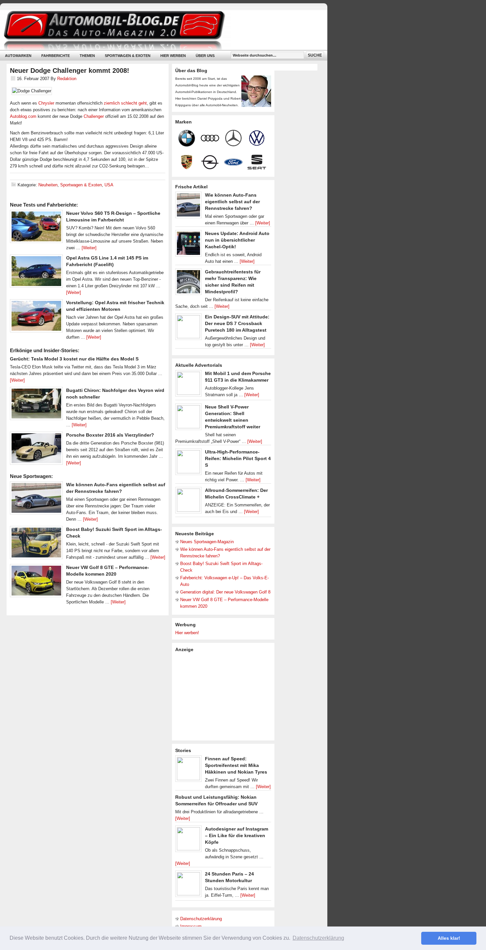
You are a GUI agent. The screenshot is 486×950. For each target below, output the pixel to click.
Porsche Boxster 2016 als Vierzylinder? (110, 435)
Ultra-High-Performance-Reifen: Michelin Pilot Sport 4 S (238, 458)
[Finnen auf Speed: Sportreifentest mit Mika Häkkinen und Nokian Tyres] (188, 770)
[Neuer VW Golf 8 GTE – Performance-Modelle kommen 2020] (36, 582)
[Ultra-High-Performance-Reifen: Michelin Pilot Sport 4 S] (188, 463)
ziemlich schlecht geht (125, 103)
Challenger (94, 116)
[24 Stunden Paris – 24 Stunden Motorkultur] (188, 885)
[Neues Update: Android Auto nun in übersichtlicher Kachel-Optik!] (188, 245)
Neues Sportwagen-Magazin (207, 541)
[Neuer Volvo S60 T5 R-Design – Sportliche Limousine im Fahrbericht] (36, 228)
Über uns (205, 56)
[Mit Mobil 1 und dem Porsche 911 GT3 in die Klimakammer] (188, 385)
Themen (87, 56)
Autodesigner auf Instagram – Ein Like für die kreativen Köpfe (236, 835)
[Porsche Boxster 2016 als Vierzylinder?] (36, 450)
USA (108, 184)
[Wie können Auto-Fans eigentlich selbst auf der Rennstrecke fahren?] (36, 499)
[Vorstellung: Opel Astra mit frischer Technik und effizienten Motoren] (36, 317)
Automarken (18, 56)
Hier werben (173, 56)
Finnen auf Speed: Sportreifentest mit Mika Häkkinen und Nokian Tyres (236, 765)
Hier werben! (187, 632)
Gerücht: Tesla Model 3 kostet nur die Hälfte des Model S (74, 358)
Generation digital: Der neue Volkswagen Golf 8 (225, 592)
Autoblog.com (23, 116)
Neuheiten (48, 184)
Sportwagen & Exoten (127, 56)
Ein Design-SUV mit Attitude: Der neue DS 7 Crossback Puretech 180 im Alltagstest (237, 323)
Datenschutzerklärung (201, 918)
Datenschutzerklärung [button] (318, 938)
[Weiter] (89, 247)
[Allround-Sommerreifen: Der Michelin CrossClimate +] (188, 502)
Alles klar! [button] (449, 938)
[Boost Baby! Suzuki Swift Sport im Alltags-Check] (36, 544)
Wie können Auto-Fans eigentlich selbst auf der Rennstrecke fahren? (232, 201)
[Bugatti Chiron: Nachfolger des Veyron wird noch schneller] (36, 405)
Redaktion (66, 78)
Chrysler (46, 103)
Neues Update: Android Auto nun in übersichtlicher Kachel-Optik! (237, 240)
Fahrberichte (55, 56)
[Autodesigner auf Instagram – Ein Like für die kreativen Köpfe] (188, 840)
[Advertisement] (224, 695)
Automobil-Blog (158, 30)
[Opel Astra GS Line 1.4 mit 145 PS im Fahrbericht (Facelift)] (36, 273)
